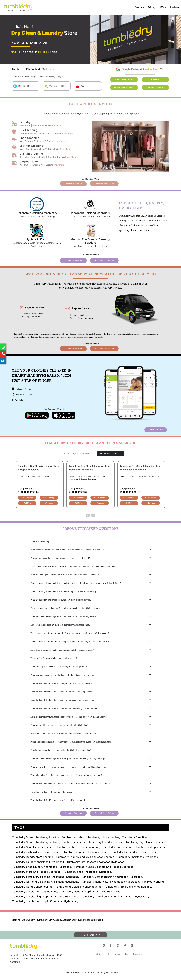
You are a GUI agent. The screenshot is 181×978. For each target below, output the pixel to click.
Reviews (174, 7)
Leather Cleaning (31, 145)
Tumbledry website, (48, 842)
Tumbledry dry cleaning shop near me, (78, 886)
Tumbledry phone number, (104, 837)
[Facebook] (103, 945)
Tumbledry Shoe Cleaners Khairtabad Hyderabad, (104, 866)
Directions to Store (155, 87)
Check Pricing (48, 498)
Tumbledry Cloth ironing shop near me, (128, 886)
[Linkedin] (131, 945)
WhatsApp (49, 503)
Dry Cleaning (28, 130)
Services (139, 7)
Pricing (151, 7)
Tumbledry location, (48, 837)
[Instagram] (117, 945)
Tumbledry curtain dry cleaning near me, (37, 852)
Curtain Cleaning (31, 153)
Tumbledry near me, (74, 842)
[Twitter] (124, 945)
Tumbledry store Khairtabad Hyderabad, (36, 871)
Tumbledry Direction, (134, 837)
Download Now (156, 430)
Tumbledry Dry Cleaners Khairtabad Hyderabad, (96, 861)
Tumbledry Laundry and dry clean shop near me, (85, 856)
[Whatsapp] (110, 945)
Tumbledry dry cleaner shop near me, (35, 891)
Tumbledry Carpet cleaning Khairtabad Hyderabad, (112, 876)
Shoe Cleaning (29, 138)
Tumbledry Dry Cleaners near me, (146, 842)
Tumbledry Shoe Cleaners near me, (78, 847)
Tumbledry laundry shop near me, (32, 886)
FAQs (107, 954)
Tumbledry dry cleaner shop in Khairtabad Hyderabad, (45, 901)
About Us (97, 954)
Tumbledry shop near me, (151, 847)
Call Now (155, 79)
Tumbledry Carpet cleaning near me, (86, 852)
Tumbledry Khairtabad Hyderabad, (138, 856)
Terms (117, 954)
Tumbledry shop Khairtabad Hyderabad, (87, 871)
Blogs (126, 954)
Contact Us (138, 954)
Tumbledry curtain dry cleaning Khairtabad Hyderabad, (45, 876)
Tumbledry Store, (23, 837)
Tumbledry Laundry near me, (106, 842)
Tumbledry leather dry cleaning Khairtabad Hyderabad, (45, 881)
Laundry (25, 122)
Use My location (111, 453)
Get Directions (27, 498)
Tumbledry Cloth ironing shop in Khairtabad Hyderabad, (115, 896)
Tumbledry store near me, (118, 847)
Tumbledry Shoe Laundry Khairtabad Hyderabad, (42, 866)
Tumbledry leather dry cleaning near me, (135, 852)
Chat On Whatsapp (124, 79)
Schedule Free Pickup (124, 87)
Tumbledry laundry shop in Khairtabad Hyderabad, (90, 891)
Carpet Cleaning (30, 161)
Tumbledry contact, (74, 837)
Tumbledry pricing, (153, 881)
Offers (162, 7)
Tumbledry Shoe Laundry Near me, (33, 847)
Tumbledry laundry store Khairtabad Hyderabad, (110, 881)
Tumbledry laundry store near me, (33, 856)
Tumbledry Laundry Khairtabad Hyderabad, (38, 861)
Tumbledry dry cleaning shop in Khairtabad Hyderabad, (45, 896)
